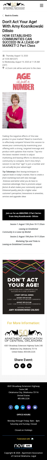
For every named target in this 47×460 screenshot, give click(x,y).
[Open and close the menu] (35, 5)
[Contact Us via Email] (35, 407)
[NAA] (37, 439)
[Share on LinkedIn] (29, 365)
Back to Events (11, 15)
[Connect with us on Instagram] (29, 407)
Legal (33, 456)
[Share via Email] (16, 365)
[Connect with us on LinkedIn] (23, 407)
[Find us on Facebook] (11, 407)
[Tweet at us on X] (17, 407)
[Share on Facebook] (22, 365)
